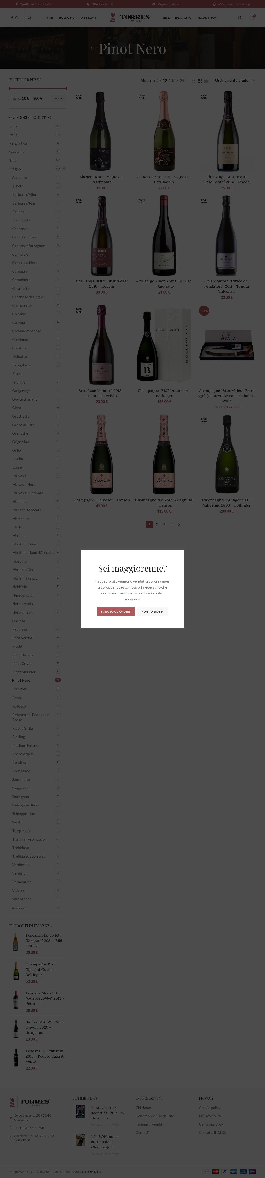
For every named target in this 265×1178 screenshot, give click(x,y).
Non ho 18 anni (152, 611)
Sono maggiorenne (115, 611)
